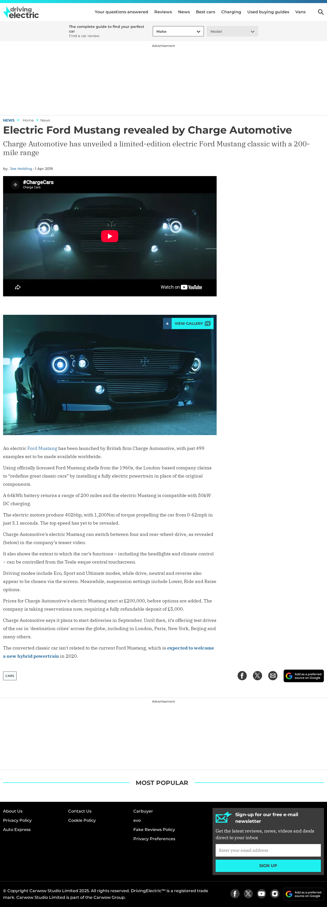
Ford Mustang (42, 448)
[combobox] (155, 31)
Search (321, 12)
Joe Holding (21, 168)
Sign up (268, 865)
